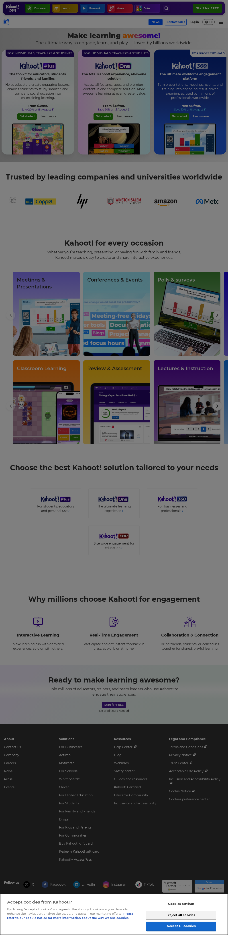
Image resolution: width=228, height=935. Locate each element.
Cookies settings (181, 904)
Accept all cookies (181, 926)
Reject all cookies (181, 915)
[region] (114, 914)
